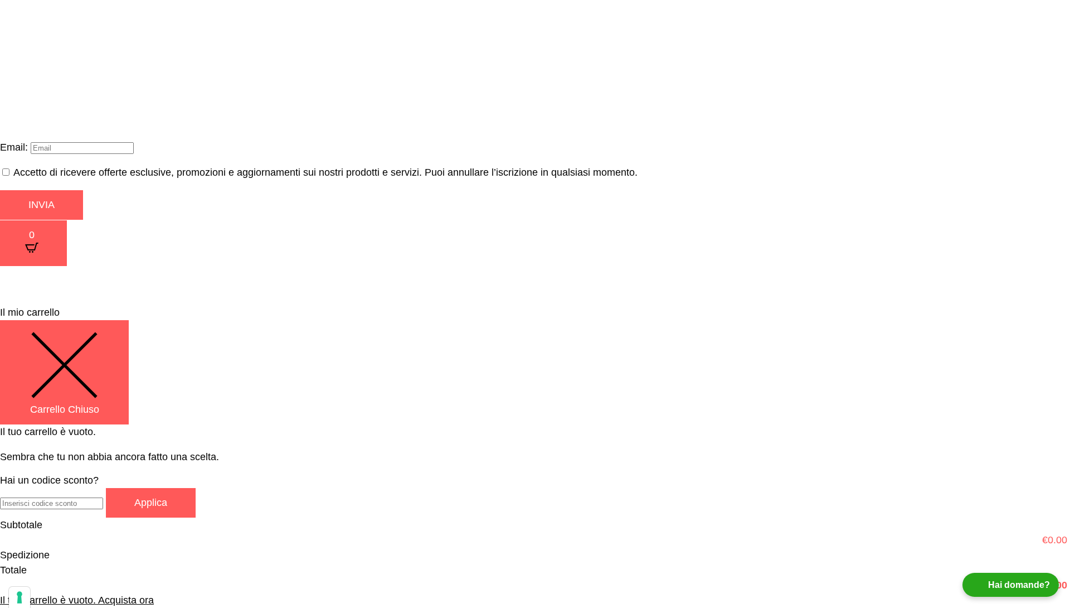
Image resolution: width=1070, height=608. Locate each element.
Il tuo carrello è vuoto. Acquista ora (77, 600)
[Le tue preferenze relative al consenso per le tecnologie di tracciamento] (19, 597)
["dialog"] (535, 456)
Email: (15, 147)
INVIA (41, 204)
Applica (150, 502)
